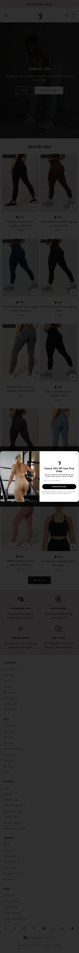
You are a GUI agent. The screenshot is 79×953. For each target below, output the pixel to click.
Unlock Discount (59, 486)
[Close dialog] (76, 453)
